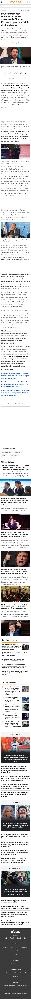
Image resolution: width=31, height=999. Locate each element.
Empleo (19, 963)
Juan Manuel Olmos (7, 452)
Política (3, 10)
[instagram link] (13, 938)
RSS (16, 954)
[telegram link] (20, 938)
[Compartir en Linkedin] (16, 73)
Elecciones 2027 (19, 6)
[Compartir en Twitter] (13, 73)
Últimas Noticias (24, 951)
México (4, 951)
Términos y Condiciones (9, 985)
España (17, 947)
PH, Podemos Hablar (8, 6)
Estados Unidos (24, 947)
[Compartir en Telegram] (20, 73)
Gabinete (4, 455)
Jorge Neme (18, 452)
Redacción (13, 963)
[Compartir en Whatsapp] (5, 73)
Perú (9, 951)
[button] (2, 2)
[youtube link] (17, 938)
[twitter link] (10, 938)
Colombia (11, 947)
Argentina (5, 972)
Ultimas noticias (14, 455)
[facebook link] (6, 938)
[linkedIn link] (24, 938)
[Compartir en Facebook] (9, 73)
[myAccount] (28, 2)
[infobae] (15, 2)
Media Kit (15, 976)
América (5, 947)
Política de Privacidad (22, 985)
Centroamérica (15, 951)
